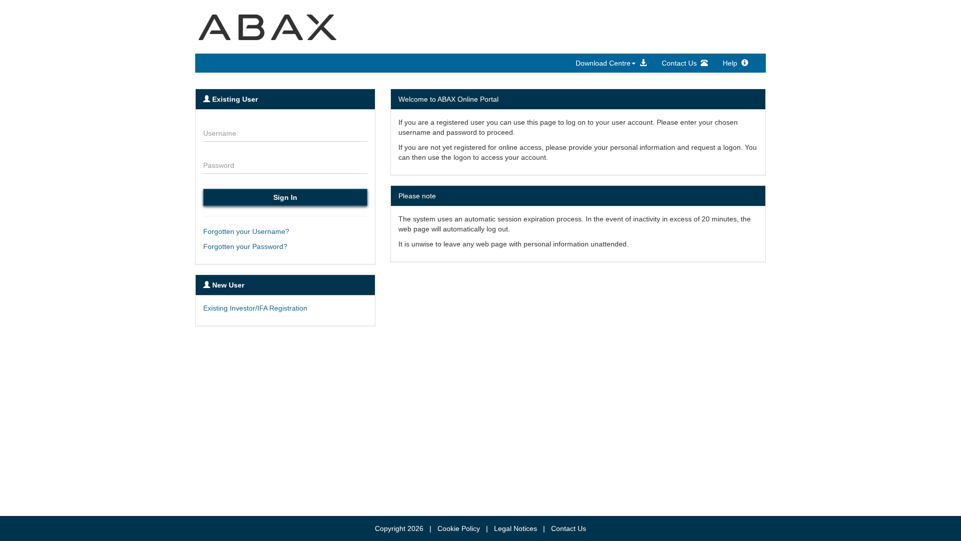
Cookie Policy (458, 528)
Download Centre (603, 63)
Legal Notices (515, 528)
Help (732, 63)
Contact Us (681, 63)
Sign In (285, 197)
